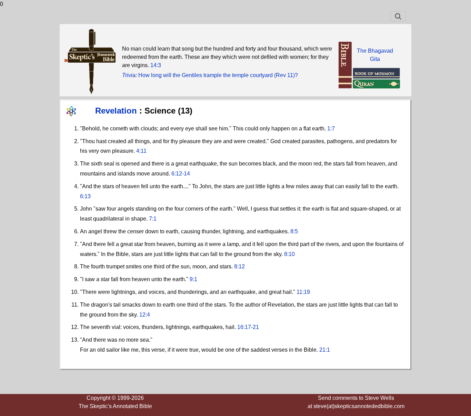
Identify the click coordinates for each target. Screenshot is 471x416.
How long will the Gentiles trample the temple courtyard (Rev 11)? (218, 75)
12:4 (144, 315)
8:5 (294, 231)
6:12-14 (180, 174)
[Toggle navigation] (398, 16)
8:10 (289, 254)
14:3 (155, 65)
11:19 (303, 292)
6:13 (85, 196)
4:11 (141, 151)
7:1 (153, 219)
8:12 (239, 266)
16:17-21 (248, 327)
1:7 (331, 128)
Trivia (129, 75)
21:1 (324, 350)
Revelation (117, 110)
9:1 (193, 279)
